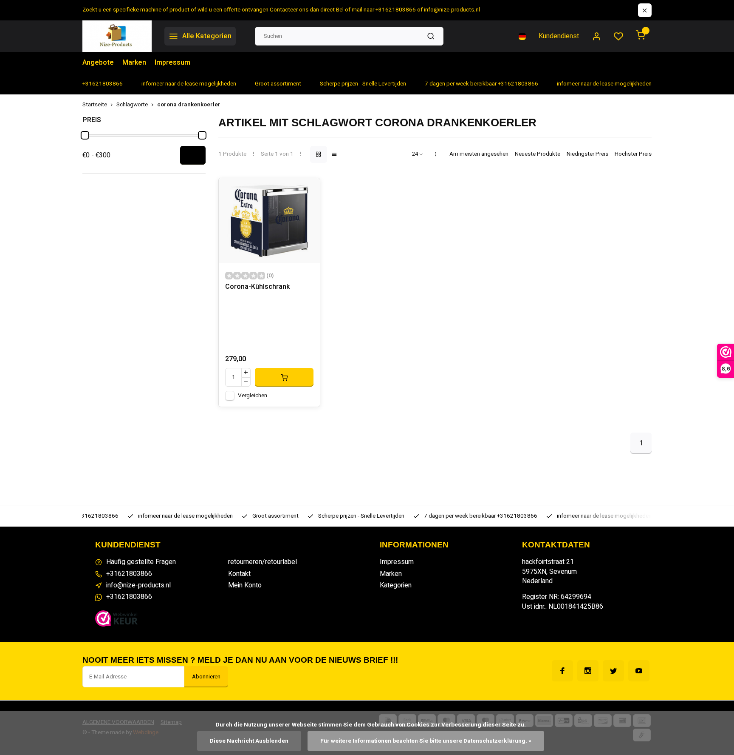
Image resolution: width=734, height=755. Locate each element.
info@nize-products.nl (138, 585)
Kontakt (239, 573)
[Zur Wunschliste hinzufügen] (307, 190)
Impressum (172, 62)
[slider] (85, 135)
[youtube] (638, 670)
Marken (134, 62)
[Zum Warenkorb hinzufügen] (284, 377)
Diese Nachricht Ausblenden (249, 741)
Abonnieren (206, 676)
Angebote (98, 62)
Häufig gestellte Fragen (141, 562)
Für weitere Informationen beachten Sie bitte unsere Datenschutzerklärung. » (425, 741)
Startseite (94, 105)
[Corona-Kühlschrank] (269, 220)
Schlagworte (132, 105)
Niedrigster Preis (587, 154)
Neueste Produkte (537, 154)
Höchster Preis (633, 154)
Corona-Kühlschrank (257, 287)
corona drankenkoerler (188, 105)
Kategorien (396, 585)
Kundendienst (559, 36)
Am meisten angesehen (478, 154)
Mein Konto (245, 585)
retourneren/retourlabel (262, 562)
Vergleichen (252, 395)
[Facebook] (562, 670)
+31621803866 (129, 573)
